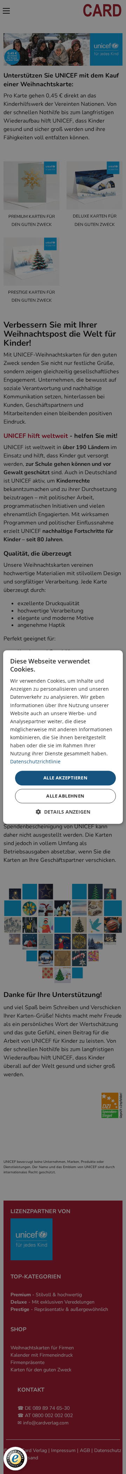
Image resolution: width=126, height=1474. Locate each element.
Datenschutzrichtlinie (35, 761)
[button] (63, 811)
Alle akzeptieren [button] (65, 778)
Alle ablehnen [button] (65, 796)
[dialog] (63, 737)
